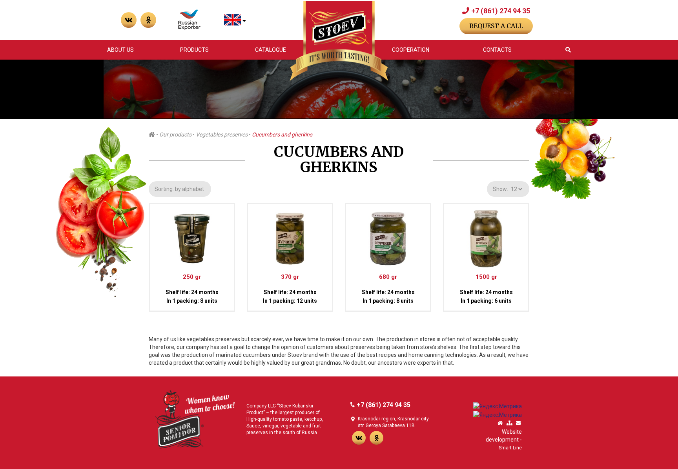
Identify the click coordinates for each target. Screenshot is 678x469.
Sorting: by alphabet (180, 189)
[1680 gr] (388, 235)
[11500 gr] (486, 235)
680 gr (388, 276)
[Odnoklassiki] (376, 438)
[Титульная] (500, 423)
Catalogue (270, 50)
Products (194, 50)
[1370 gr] (290, 235)
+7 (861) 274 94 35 (500, 11)
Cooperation (410, 50)
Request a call (496, 26)
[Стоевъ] (339, 41)
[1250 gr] (192, 235)
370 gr (290, 276)
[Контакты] (518, 423)
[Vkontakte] (129, 20)
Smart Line (510, 448)
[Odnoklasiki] (148, 20)
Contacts (497, 50)
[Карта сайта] (509, 423)
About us (120, 50)
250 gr (192, 276)
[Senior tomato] (195, 419)
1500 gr (486, 276)
